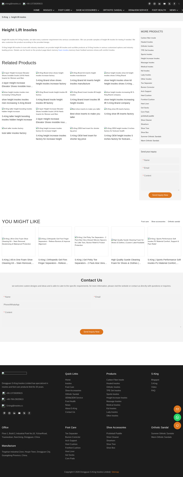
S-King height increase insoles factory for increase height (51, 137)
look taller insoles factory (14, 133)
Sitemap (115, 472)
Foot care (145, 222)
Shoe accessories (158, 222)
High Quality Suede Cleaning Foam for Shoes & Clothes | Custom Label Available (125, 261)
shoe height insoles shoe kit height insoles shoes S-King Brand (118, 82)
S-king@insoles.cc (14, 406)
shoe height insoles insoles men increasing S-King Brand (16, 101)
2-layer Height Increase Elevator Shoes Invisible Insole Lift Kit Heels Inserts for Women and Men (17, 85)
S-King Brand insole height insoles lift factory (49, 101)
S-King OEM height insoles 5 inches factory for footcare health (118, 137)
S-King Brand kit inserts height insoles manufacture (85, 82)
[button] (182, 10)
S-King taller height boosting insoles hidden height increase (17, 118)
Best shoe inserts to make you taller (85, 115)
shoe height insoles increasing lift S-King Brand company (119, 101)
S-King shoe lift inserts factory (119, 114)
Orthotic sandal (174, 222)
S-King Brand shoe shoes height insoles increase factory (51, 82)
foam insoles (63, 50)
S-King (5, 17)
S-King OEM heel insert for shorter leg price (83, 137)
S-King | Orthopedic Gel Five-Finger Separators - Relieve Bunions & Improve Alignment (53, 261)
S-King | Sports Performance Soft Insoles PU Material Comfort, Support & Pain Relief (164, 261)
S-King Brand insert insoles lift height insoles (85, 101)
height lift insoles (18, 17)
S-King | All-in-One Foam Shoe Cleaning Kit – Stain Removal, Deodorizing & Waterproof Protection (17, 261)
